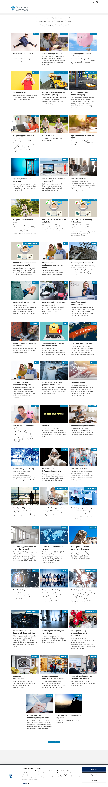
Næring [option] (38, 18)
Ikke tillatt (94, 780)
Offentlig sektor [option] (42, 21)
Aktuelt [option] (69, 21)
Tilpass (93, 774)
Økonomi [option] (60, 21)
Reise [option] (65, 25)
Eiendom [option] (69, 18)
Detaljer (24, 783)
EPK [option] (43, 25)
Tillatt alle (94, 769)
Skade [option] (58, 25)
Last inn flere (54, 742)
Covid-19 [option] (50, 25)
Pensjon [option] (60, 18)
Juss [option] (52, 21)
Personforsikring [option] (49, 18)
